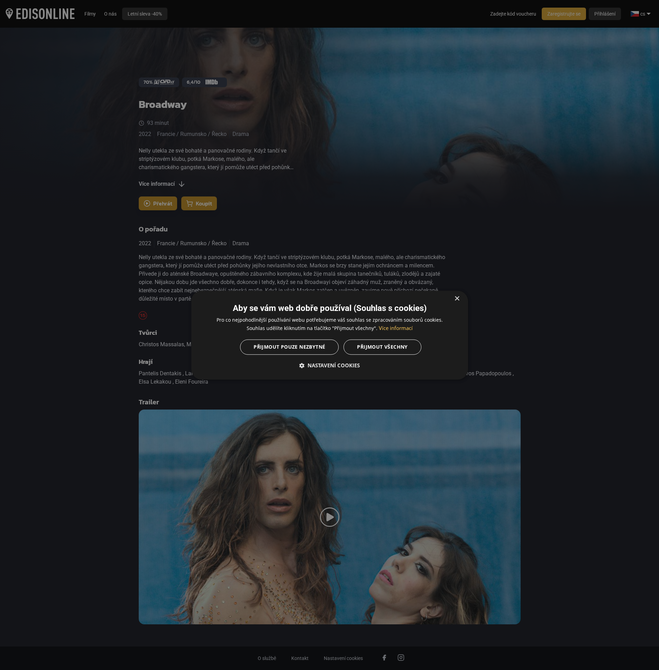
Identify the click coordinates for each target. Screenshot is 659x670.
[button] (329, 365)
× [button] (456, 298)
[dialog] (329, 335)
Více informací (396, 327)
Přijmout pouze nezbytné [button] (289, 346)
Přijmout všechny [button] (382, 346)
